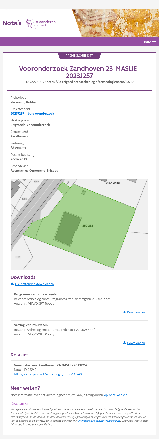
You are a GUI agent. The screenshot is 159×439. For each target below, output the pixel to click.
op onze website (115, 395)
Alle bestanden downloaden (34, 284)
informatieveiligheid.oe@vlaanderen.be (99, 420)
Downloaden (136, 312)
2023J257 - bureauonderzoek (32, 113)
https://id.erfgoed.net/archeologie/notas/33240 (48, 374)
